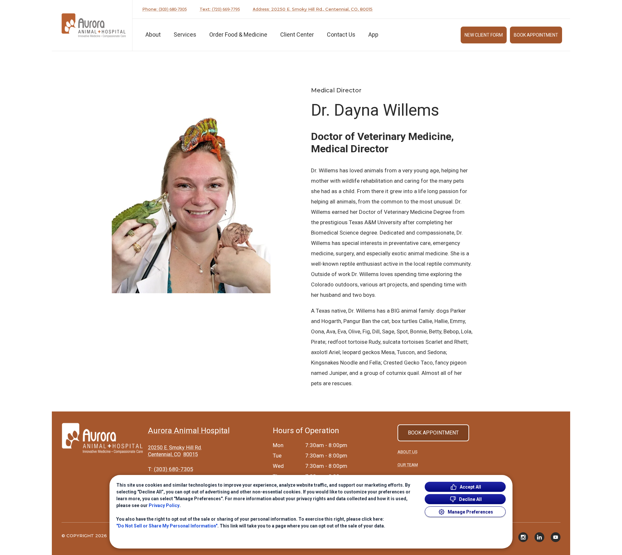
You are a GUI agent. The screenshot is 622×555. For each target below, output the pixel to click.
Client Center (297, 34)
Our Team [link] (407, 464)
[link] (94, 25)
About (153, 34)
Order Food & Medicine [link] (238, 34)
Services (185, 34)
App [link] (373, 34)
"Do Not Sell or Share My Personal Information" (166, 525)
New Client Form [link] (484, 35)
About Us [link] (407, 451)
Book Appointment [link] (536, 35)
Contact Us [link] (341, 34)
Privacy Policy (164, 505)
